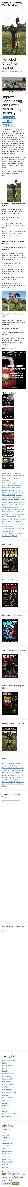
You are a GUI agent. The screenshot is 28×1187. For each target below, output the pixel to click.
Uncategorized (7, 1116)
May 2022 (5, 1164)
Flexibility (5, 1071)
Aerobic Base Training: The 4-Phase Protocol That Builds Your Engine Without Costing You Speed (13, 777)
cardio (11, 483)
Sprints (4, 1111)
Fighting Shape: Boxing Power (11, 763)
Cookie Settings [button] (7, 1183)
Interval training (7, 475)
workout (10, 526)
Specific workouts (12, 524)
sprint (20, 524)
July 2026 (5, 1132)
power (9, 521)
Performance (6, 1100)
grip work (17, 483)
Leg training (6, 478)
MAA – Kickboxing (8, 1084)
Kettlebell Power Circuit (14, 516)
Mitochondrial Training (9, 1092)
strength (5, 526)
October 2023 (6, 1154)
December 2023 (7, 1151)
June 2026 (5, 1135)
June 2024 (5, 1146)
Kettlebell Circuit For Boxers (15, 502)
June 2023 (5, 1156)
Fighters (4, 1068)
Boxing (6, 473)
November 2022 (7, 1162)
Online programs (7, 1098)
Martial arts (6, 1087)
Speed (4, 1108)
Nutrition (5, 1095)
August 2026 (6, 1129)
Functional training (8, 1073)
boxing (6, 483)
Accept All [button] (15, 1183)
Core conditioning (14, 473)
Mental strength (7, 1089)
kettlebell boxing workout (9, 121)
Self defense (6, 1106)
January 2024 (6, 1148)
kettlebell (11, 499)
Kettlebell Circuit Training (10, 504)
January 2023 (6, 1159)
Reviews (5, 1103)
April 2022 (5, 1167)
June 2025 (5, 1140)
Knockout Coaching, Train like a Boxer (12, 4)
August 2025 (6, 1138)
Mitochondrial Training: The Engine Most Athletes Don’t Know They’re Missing (13, 784)
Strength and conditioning (10, 1114)
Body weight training (8, 1060)
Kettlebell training (18, 475)
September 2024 (7, 1143)
